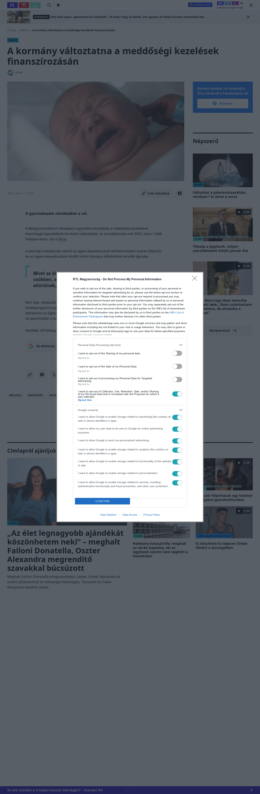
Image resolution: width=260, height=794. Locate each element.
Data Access (130, 514)
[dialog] (130, 397)
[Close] (195, 279)
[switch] (177, 353)
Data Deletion (108, 514)
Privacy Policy (151, 514)
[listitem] (130, 345)
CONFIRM (103, 501)
